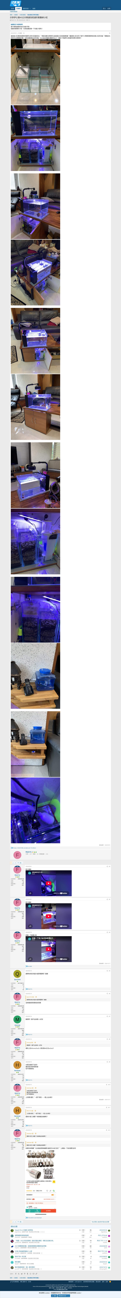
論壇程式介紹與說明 (17, 24)
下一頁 (19, 863)
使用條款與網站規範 (88, 1281)
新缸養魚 (17, 1262)
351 (23, 885)
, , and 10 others (24, 848)
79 (23, 989)
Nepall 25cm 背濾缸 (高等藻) (24, 1230)
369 (23, 1080)
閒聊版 (30, 1237)
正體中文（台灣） (27, 1281)
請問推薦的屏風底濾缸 (22, 1235)
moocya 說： (30, 1042)
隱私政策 (98, 1281)
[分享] (110, 33)
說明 (103, 1281)
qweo (105, 1248)
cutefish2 (104, 1237)
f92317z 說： (30, 1111)
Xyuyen (17, 1263)
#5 (109, 971)
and (35, 1217)
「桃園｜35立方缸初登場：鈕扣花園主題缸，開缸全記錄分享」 (34, 1241)
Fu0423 (105, 1242)
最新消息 (26, 8)
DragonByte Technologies (77, 1286)
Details (86, 1286)
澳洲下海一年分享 (20, 1256)
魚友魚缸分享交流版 (34, 1232)
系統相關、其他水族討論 (33, 1253)
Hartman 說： (30, 1088)
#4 (109, 932)
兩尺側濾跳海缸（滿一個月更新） (25, 1267)
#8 (109, 1039)
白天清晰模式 (15, 1281)
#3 (109, 899)
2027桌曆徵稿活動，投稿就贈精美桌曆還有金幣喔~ (31, 1246)
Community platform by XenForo (60, 1285)
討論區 (18, 8)
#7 (109, 1016)
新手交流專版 (30, 1263)
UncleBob (17, 1258)
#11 (109, 1107)
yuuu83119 (18, 1269)
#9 (109, 1062)
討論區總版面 (13, 11)
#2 (109, 866)
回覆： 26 (21, 33)
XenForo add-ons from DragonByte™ (56, 1286)
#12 (109, 1130)
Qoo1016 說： (31, 997)
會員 (34, 8)
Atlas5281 (17, 1237)
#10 (109, 1084)
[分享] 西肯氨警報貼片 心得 (23, 1251)
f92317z (13, 20)
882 (23, 1035)
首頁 (12, 8)
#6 (109, 993)
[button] (30, 8)
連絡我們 (70, 1281)
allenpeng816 (103, 1269)
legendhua (18, 1232)
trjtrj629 (17, 1253)
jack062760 (18, 1242)
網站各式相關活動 (32, 1248)
